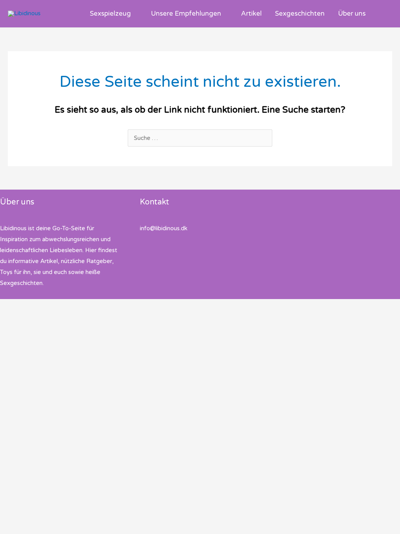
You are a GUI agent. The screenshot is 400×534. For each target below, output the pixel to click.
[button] (134, 13)
